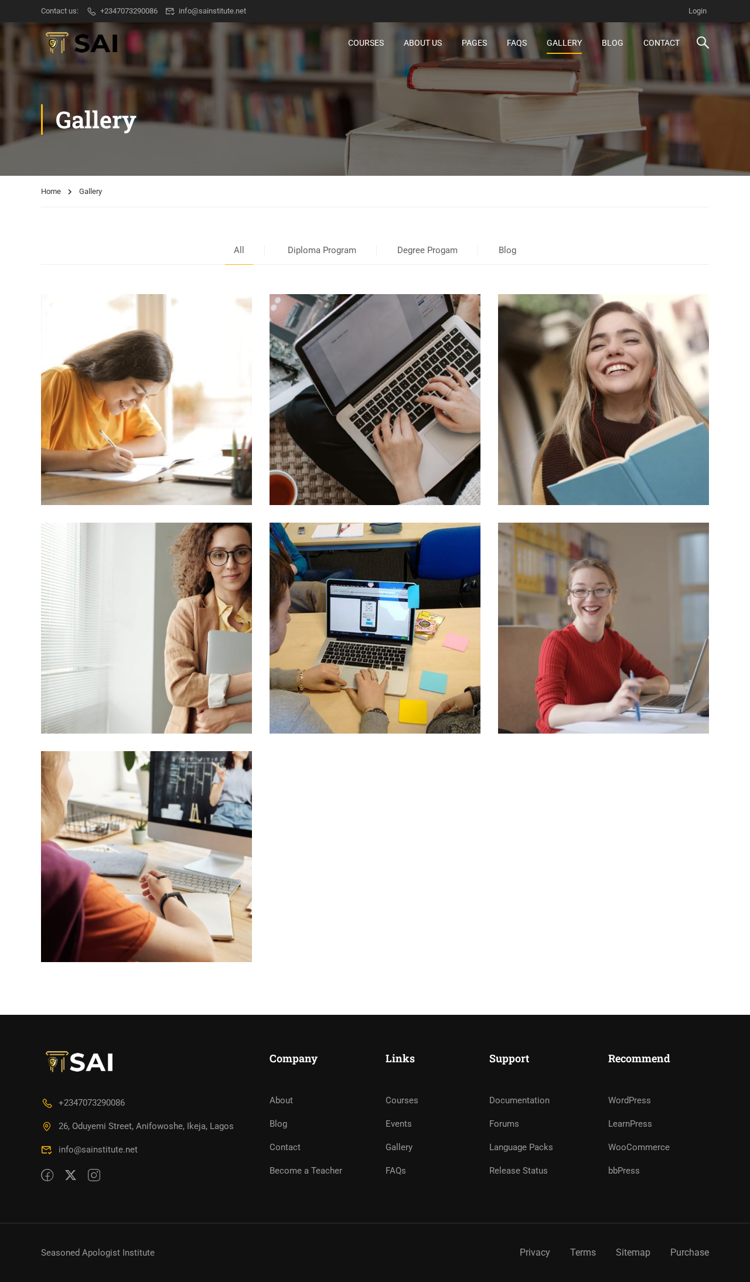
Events (399, 1124)
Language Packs (521, 1147)
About (281, 1100)
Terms (583, 1252)
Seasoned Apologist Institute (98, 1252)
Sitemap (633, 1252)
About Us (423, 42)
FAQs (517, 42)
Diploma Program (322, 250)
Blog (612, 42)
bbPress (624, 1170)
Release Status (518, 1170)
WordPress (629, 1100)
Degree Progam (427, 250)
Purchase (689, 1252)
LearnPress (630, 1124)
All (239, 250)
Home (51, 191)
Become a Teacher (306, 1170)
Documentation (519, 1100)
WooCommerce (639, 1147)
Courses (366, 42)
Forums (504, 1124)
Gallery (564, 42)
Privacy (535, 1252)
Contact (661, 42)
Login (697, 10)
